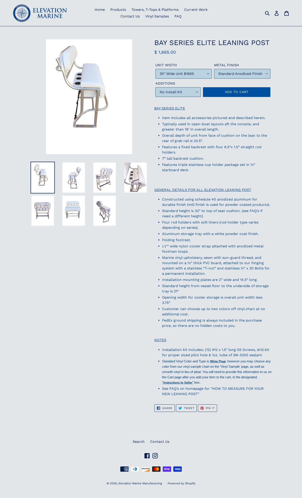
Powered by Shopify (181, 483)
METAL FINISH (226, 65)
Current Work (196, 10)
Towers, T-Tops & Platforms (155, 10)
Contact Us (130, 16)
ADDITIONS (165, 83)
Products (118, 10)
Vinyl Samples (157, 16)
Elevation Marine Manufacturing (140, 483)
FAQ (178, 16)
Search (139, 441)
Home (100, 10)
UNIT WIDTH (166, 65)
